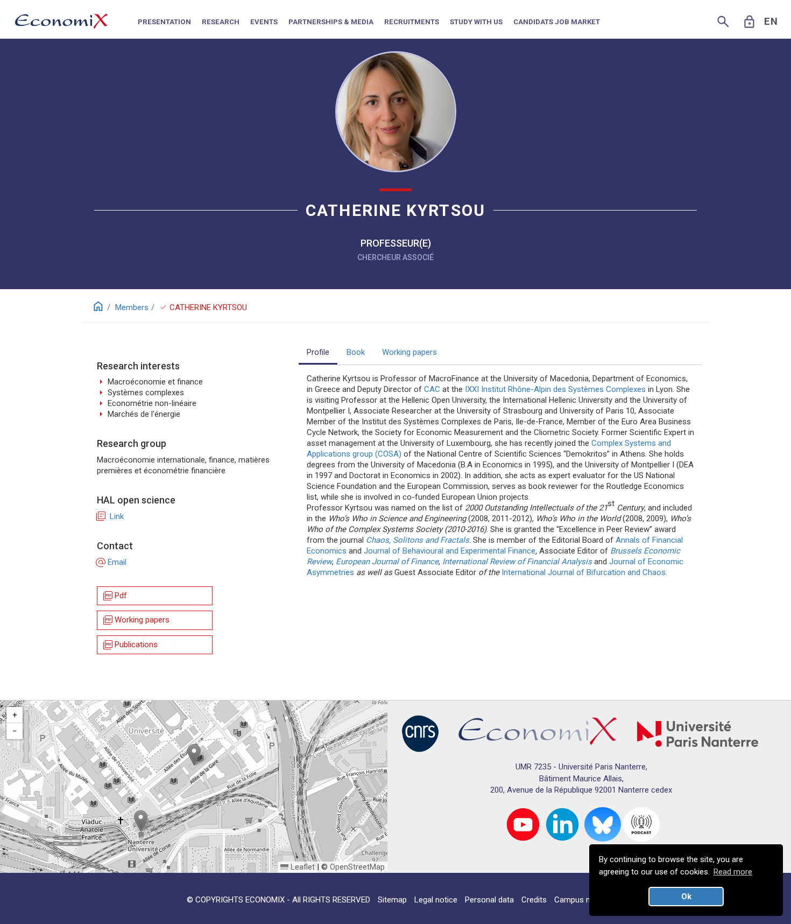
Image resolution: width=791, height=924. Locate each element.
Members (132, 307)
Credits (534, 900)
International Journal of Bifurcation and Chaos (584, 572)
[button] (194, 755)
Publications (130, 645)
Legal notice (435, 900)
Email (111, 562)
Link (110, 516)
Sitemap (392, 900)
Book (356, 352)
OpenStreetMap (357, 867)
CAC (432, 389)
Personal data (489, 900)
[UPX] (697, 733)
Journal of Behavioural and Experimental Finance (449, 551)
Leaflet (301, 867)
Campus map (578, 900)
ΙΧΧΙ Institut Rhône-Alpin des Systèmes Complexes (555, 389)
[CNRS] (420, 733)
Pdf (114, 596)
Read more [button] (733, 872)
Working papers (136, 620)
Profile (318, 352)
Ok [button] (686, 896)
